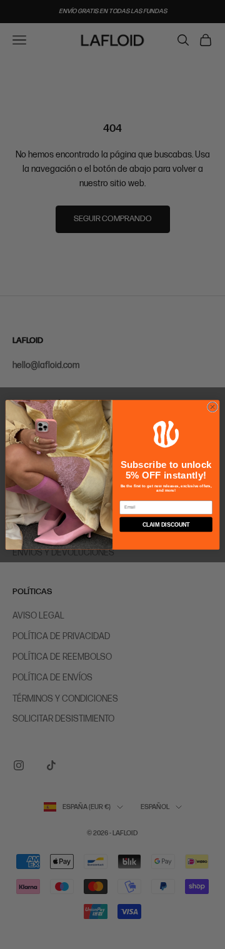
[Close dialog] (212, 406)
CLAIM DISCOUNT (166, 524)
